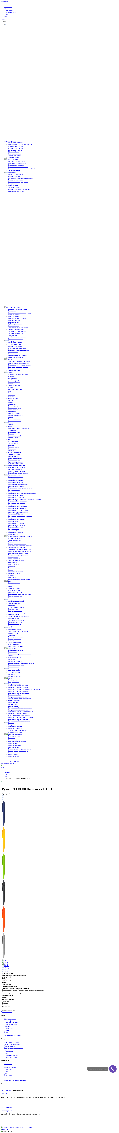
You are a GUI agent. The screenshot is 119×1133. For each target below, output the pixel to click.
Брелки (10, 570)
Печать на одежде (13, 316)
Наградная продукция (15, 669)
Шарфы (10, 417)
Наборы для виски (14, 700)
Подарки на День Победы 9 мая (18, 510)
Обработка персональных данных (15, 1080)
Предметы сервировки (15, 462)
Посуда (10, 423)
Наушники (11, 659)
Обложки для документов (16, 560)
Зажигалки (11, 566)
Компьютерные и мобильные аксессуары (21, 663)
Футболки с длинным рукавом (18, 374)
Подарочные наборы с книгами (18, 719)
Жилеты (10, 387)
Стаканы (11, 434)
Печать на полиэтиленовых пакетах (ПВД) (21, 169)
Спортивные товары (14, 624)
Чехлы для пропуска (14, 540)
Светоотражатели (13, 479)
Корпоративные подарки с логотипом (20, 536)
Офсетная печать (13, 187)
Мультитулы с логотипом (16, 607)
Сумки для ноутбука (14, 642)
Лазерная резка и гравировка (17, 348)
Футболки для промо (14, 380)
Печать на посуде (13, 322)
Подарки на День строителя (17, 508)
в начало (5, 1129)
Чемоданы (11, 635)
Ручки (10, 359)
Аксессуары (12, 411)
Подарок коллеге (13, 529)
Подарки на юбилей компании (18, 484)
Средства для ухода (14, 588)
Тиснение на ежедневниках (17, 331)
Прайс (6, 14)
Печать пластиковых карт (16, 191)
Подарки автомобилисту (16, 480)
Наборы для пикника (15, 611)
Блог (5, 16)
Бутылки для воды (14, 432)
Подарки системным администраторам (20, 488)
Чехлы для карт (13, 557)
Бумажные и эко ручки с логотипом (19, 365)
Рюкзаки (11, 641)
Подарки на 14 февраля (15, 532)
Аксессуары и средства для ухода (18, 585)
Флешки (10, 656)
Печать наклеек (13, 185)
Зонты (10, 678)
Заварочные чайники (15, 458)
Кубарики (11, 184)
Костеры (11, 451)
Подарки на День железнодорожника (20, 516)
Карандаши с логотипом (16, 369)
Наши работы (8, 10)
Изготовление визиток (15, 176)
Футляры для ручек (14, 370)
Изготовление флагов (15, 150)
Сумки (10, 628)
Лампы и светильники (15, 657)
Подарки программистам (16, 497)
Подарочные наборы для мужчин (18, 691)
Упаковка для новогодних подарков (19, 749)
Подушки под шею (14, 609)
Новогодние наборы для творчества (19, 551)
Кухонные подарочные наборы (18, 686)
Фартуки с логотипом (15, 389)
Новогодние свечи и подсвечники (19, 753)
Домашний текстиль (14, 590)
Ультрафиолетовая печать (16, 333)
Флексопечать (12, 335)
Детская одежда (13, 406)
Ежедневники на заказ (15, 469)
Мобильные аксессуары (15, 650)
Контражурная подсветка (16, 146)
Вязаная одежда (13, 754)
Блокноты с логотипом (15, 174)
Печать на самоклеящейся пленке (18, 350)
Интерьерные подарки (15, 596)
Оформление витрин (14, 156)
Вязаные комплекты (14, 421)
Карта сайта (8, 1075)
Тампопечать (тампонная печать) (18, 328)
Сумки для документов (15, 646)
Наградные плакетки (14, 676)
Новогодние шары (14, 743)
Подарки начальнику (14, 492)
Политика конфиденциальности (14, 1079)
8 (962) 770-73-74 (6, 1107)
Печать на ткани (13, 326)
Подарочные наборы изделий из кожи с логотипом (24, 689)
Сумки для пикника (14, 639)
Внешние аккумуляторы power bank (19, 654)
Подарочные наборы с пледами (18, 710)
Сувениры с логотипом (15, 475)
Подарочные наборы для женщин (18, 693)
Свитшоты (11, 393)
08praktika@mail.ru (6, 1111)
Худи (9, 391)
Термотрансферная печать (16, 329)
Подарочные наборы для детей (18, 687)
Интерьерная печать (14, 341)
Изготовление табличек (15, 346)
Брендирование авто (14, 154)
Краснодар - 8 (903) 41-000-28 (10, 762)
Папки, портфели (13, 564)
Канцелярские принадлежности (18, 555)
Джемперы (11, 397)
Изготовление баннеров (15, 148)
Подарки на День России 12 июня (19, 518)
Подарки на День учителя (16, 503)
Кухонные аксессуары (15, 452)
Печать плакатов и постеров (17, 354)
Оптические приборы (15, 603)
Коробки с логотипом (15, 732)
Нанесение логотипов (11, 1022)
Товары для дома (9, 1046)
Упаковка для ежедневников (17, 730)
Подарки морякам (14, 490)
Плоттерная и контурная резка (17, 355)
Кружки (10, 426)
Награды (11, 542)
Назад (2, 767)
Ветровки (11, 400)
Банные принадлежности (16, 601)
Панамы (10, 384)
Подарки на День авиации (16, 519)
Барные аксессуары (14, 460)
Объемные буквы (13, 152)
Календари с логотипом (15, 180)
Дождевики (12, 404)
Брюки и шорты (13, 410)
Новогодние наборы (14, 745)
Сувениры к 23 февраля (15, 514)
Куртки (10, 402)
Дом (9, 581)
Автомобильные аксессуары (17, 613)
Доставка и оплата (6, 1012)
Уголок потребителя (14, 344)
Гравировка (12, 311)
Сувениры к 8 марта (14, 531)
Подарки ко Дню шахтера (16, 482)
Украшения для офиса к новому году (20, 549)
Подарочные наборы (14, 684)
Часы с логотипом (14, 583)
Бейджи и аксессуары (15, 538)
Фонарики (11, 605)
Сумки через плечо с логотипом (18, 631)
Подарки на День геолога (16, 495)
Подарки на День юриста (16, 527)
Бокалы (10, 439)
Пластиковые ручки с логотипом (18, 363)
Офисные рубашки (14, 385)
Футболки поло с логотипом (17, 337)
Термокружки (12, 430)
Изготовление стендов (15, 342)
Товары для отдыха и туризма (17, 600)
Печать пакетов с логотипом (17, 318)
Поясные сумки (13, 633)
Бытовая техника (13, 667)
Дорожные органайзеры (15, 572)
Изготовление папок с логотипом (19, 189)
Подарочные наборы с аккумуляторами (20, 717)
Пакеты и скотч (13, 159)
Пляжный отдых (13, 614)
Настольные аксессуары (15, 568)
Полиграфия (12, 172)
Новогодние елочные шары (17, 544)
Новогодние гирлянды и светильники (20, 546)
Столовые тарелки (14, 454)
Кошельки (11, 575)
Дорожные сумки (13, 644)
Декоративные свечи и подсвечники (19, 594)
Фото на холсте (13, 352)
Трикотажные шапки (14, 419)
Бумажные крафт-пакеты (16, 165)
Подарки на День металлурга (17, 506)
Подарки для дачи (14, 618)
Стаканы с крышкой (14, 436)
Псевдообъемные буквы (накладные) (20, 144)
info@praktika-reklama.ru (8, 763)
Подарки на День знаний (16, 523)
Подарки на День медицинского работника (22, 493)
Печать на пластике (14, 320)
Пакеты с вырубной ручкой (17, 163)
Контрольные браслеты (15, 477)
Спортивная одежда (14, 408)
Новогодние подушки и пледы (18, 751)
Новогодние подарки (15, 734)
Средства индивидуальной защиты (19, 579)
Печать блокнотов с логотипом (18, 473)
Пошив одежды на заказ (15, 415)
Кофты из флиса (13, 398)
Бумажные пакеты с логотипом (18, 167)
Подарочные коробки (15, 726)
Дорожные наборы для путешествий (19, 715)
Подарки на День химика (16, 486)
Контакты (4, 19)
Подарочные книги (14, 573)
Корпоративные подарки (12, 1044)
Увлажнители (12, 652)
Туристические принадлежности (18, 616)
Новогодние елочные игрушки (18, 553)
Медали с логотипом (14, 672)
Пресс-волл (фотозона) (15, 357)
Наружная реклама (10, 1019)
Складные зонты (13, 682)
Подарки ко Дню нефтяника (17, 505)
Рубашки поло (12, 378)
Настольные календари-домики (18, 182)
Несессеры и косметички (16, 637)
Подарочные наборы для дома (17, 697)
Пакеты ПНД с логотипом (16, 161)
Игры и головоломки (15, 622)
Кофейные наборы (14, 441)
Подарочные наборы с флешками (18, 713)
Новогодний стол (13, 747)
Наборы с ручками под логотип (18, 367)
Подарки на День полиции (16, 525)
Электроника (12, 648)
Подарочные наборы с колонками (19, 721)
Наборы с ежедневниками (16, 471)
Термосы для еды (13, 447)
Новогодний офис (14, 756)
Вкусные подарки (14, 534)
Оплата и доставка (10, 9)
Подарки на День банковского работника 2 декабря (24, 499)
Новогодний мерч (14, 736)
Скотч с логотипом (14, 170)
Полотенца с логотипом (15, 592)
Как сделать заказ (10, 12)
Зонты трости (12, 680)
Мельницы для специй (15, 464)
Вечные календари (14, 559)
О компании (8, 7)
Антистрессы (12, 562)
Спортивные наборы (14, 695)
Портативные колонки (15, 661)
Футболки (11, 376)
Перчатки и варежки (14, 413)
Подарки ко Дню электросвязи (18, 512)
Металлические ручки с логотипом (19, 361)
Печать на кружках (14, 315)
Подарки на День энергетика (17, 501)
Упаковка (11, 723)
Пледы (10, 586)
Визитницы (12, 577)
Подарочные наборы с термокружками (20, 712)
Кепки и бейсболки (14, 382)
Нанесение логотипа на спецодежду (19, 313)
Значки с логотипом (14, 670)
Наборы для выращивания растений (19, 699)
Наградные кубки (13, 674)
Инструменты (12, 626)
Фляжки (10, 425)
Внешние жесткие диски (16, 665)
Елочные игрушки (14, 740)
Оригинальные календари (16, 547)
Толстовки (11, 395)
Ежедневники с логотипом (16, 467)
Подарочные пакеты (14, 725)
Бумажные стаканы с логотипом (18, 428)
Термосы (11, 445)
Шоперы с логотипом (15, 629)
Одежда (10, 372)
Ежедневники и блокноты (16, 465)
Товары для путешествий (16, 620)
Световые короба (13, 157)
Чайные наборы (13, 443)
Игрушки (11, 598)
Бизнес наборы (13, 702)
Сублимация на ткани (15, 324)
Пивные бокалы (13, 438)
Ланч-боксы (12, 449)
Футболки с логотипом (15, 339)
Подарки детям (13, 521)
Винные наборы (13, 704)
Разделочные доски (14, 456)
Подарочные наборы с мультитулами (20, 708)
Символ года (12, 738)
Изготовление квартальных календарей (20, 178)
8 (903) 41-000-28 (6, 1090)
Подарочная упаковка (15, 728)
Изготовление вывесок (15, 143)
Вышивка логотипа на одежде (17, 309)
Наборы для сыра (13, 706)
